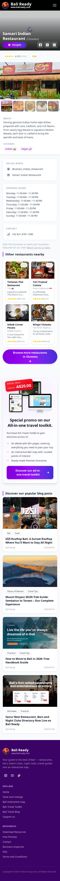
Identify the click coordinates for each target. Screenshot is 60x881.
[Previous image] (9, 270)
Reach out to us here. (38, 247)
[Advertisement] (30, 371)
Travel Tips (33, 591)
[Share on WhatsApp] (54, 45)
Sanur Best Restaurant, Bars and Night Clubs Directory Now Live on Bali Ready (28, 720)
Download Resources (14, 831)
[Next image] (25, 270)
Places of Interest (15, 591)
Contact (7, 841)
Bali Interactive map (14, 801)
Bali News (11, 711)
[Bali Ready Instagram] (6, 775)
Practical (11, 653)
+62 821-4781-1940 (22, 234)
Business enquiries (13, 846)
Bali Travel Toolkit (12, 806)
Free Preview (10, 836)
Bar (9, 533)
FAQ (5, 851)
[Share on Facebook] (40, 45)
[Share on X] (47, 45)
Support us (9, 816)
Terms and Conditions (15, 856)
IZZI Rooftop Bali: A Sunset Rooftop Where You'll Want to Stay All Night (29, 540)
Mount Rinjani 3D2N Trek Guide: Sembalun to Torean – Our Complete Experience (30, 600)
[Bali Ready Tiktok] (19, 775)
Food (17, 533)
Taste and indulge (13, 796)
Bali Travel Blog (11, 811)
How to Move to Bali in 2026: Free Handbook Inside (27, 660)
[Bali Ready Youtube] (12, 775)
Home (6, 791)
